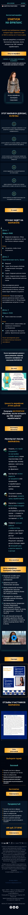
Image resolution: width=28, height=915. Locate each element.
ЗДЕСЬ (21, 872)
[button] (24, 678)
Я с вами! (14, 210)
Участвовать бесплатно (14, 428)
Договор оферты (13, 880)
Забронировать (14, 794)
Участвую (14, 659)
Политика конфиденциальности (13, 882)
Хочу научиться (14, 560)
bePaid (23, 848)
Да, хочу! (14, 368)
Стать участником (14, 750)
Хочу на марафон (14, 53)
